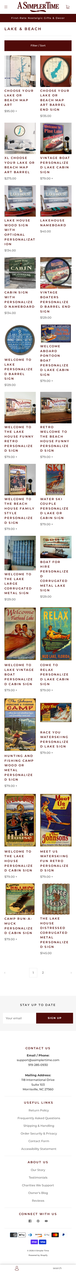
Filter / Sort (38, 45)
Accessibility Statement (38, 1149)
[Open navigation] (8, 6)
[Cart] (67, 7)
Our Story (38, 1170)
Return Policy (39, 1110)
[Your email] (19, 1018)
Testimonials (38, 1177)
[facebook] (30, 1221)
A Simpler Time (41, 1250)
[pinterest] (38, 1221)
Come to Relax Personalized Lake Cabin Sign (54, 674)
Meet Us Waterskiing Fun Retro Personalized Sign (54, 861)
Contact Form (38, 1141)
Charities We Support (38, 1185)
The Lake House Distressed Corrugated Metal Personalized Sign (54, 933)
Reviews (38, 1200)
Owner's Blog (38, 1193)
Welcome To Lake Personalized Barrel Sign (18, 369)
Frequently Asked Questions (39, 1118)
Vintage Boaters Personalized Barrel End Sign (55, 302)
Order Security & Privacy (39, 1133)
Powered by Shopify (38, 1255)
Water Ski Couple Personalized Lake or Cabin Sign (54, 508)
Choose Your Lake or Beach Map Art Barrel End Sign (55, 100)
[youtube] (46, 1221)
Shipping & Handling (38, 1126)
